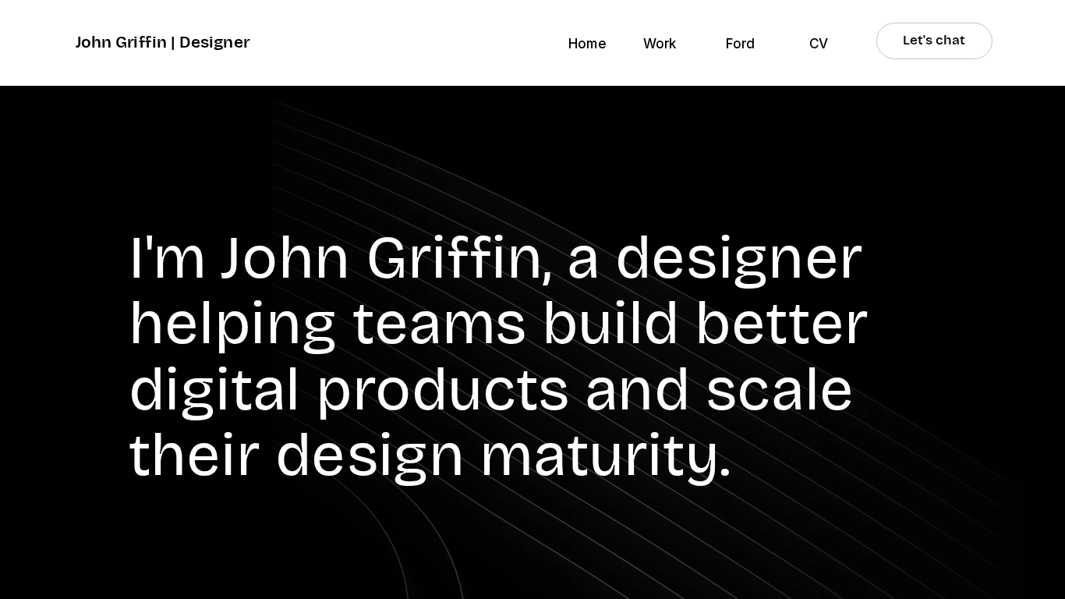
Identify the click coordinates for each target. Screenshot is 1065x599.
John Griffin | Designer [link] (162, 43)
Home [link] (587, 43)
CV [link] (818, 43)
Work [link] (660, 43)
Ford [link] (740, 43)
